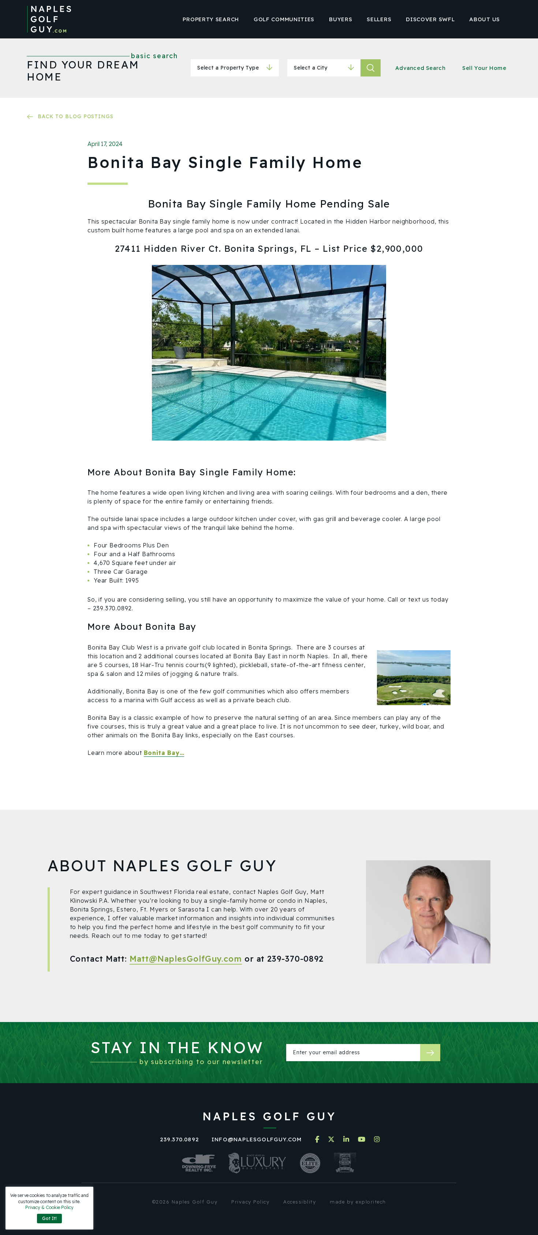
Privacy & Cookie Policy (49, 1207)
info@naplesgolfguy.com (257, 1139)
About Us (484, 19)
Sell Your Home (484, 67)
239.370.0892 (179, 1139)
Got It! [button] (49, 1218)
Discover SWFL (430, 19)
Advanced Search (420, 67)
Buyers (340, 19)
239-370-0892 (295, 959)
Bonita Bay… (164, 752)
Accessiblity (299, 1202)
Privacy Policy (250, 1202)
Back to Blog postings (75, 116)
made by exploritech (358, 1202)
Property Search (211, 19)
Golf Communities (284, 19)
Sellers (379, 19)
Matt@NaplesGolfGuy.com (186, 959)
